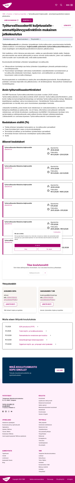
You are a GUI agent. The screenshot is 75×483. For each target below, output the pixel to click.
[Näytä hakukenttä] (61, 5)
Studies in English (43, 414)
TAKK (3, 14)
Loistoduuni (5, 458)
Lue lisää (60, 370)
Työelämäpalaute (43, 443)
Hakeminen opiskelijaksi (8, 422)
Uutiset (4, 455)
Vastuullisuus (42, 458)
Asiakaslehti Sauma (7, 460)
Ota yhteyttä (42, 445)
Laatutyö (41, 455)
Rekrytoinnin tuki (43, 427)
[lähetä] (45, 273)
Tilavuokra (41, 440)
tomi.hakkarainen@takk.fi (47, 300)
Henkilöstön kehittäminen (45, 425)
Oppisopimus (5, 427)
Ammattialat (42, 409)
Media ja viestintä (43, 467)
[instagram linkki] (9, 412)
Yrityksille (42, 420)
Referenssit (41, 436)
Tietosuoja (50, 479)
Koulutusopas (42, 412)
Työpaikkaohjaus (43, 429)
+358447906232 (12, 297)
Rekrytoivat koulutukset (45, 403)
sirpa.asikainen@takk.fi (10, 300)
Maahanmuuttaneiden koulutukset (48, 407)
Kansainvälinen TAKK (44, 464)
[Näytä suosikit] (56, 5)
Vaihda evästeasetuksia (37, 479)
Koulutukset (42, 398)
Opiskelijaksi (6, 420)
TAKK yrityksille (42, 422)
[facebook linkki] (3, 412)
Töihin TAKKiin (42, 460)
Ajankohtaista (7, 451)
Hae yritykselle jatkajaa (45, 431)
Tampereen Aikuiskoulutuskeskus (47, 453)
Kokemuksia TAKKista (7, 434)
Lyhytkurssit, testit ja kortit (45, 400)
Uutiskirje (41, 469)
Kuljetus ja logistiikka (20, 14)
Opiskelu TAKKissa (7, 429)
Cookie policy (57, 232)
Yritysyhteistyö (42, 434)
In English (70, 479)
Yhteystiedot (6, 396)
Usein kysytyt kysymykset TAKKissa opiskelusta (14, 436)
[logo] (6, 481)
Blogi (3, 462)
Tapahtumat (5, 453)
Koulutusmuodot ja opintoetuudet (11, 425)
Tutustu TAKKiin (6, 431)
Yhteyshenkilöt (35, 39)
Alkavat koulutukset (22, 39)
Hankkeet (41, 462)
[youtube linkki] (11, 412)
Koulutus (10, 14)
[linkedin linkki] (6, 412)
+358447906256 (48, 297)
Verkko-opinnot (42, 405)
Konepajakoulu (42, 438)
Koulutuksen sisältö (8, 39)
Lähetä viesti (10, 304)
